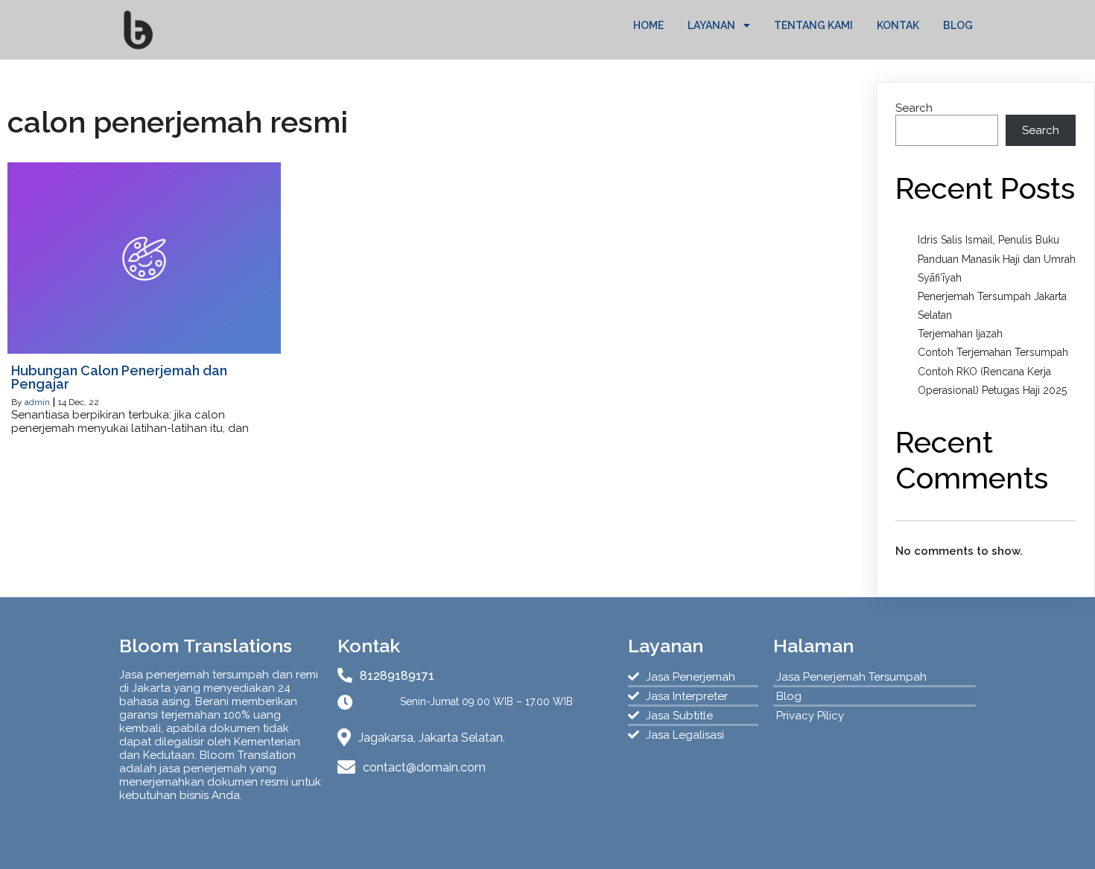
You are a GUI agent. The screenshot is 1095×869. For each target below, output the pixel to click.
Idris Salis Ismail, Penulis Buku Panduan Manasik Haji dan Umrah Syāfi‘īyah (997, 258)
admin (37, 402)
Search (914, 108)
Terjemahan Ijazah (960, 334)
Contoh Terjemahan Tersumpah (993, 352)
